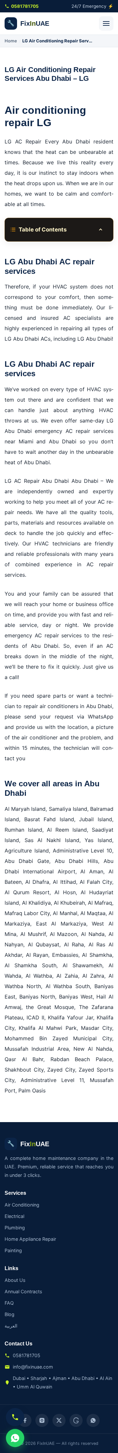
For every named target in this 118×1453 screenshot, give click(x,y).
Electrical (14, 1216)
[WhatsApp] (93, 1420)
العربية (11, 1325)
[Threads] (76, 1420)
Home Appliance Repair (30, 1239)
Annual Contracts (23, 1291)
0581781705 (25, 6)
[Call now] (15, 1417)
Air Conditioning (22, 1205)
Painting (13, 1250)
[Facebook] (24, 1420)
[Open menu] (106, 23)
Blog (9, 1314)
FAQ (9, 1303)
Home (11, 40)
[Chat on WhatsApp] (15, 1438)
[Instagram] (42, 1420)
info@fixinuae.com (33, 1367)
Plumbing (15, 1227)
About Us (15, 1280)
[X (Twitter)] (59, 1420)
